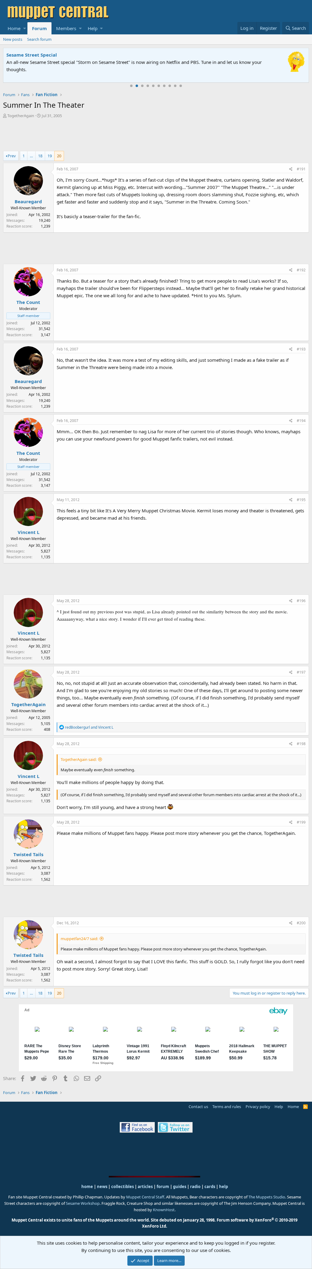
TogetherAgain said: (79, 759)
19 (50, 156)
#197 (301, 672)
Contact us (198, 1106)
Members (66, 28)
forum (163, 1186)
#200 (301, 923)
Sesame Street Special (31, 55)
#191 (301, 169)
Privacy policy (258, 1106)
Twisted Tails (28, 854)
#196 (301, 600)
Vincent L (28, 532)
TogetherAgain (20, 115)
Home (14, 28)
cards (209, 1186)
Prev (12, 156)
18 (40, 156)
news (102, 1186)
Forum (39, 28)
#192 (301, 270)
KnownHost (164, 1209)
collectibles (122, 1186)
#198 (301, 743)
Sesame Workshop (83, 1203)
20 (59, 156)
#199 (301, 822)
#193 (301, 349)
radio (195, 1186)
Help (93, 28)
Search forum (39, 39)
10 (180, 86)
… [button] (31, 156)
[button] (24, 28)
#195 (301, 499)
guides (179, 1186)
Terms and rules (226, 1106)
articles (146, 1186)
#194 (301, 420)
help (223, 1186)
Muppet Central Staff (145, 1197)
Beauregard (28, 201)
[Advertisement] (156, 135)
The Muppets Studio (266, 1197)
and (89, 727)
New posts (12, 39)
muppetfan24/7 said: (79, 938)
